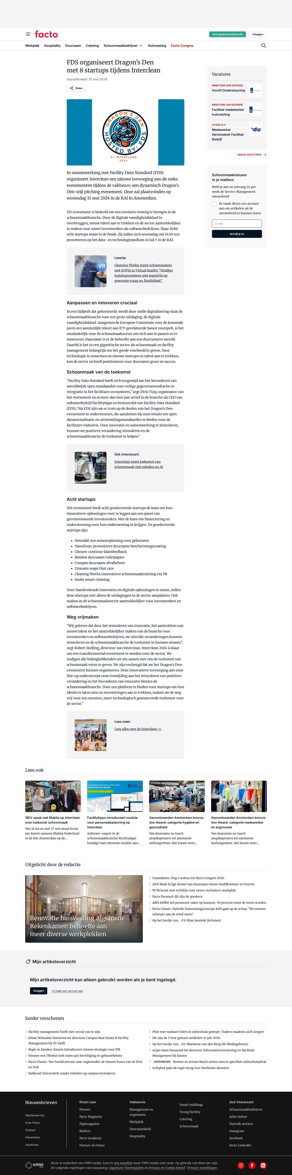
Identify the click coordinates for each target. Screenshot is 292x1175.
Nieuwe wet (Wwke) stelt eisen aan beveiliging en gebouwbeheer (75, 1055)
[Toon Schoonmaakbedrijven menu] (140, 45)
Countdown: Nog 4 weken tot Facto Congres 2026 (188, 878)
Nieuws (84, 1109)
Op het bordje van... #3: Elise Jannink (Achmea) (186, 920)
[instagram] (241, 1165)
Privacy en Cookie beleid (167, 1168)
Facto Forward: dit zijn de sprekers (177, 896)
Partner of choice (92, 1145)
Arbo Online (238, 1117)
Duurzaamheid (140, 1129)
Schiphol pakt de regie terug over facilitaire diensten (190, 1068)
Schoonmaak (189, 1126)
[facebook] (252, 1165)
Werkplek (137, 1122)
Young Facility (190, 1112)
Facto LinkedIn (240, 1145)
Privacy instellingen (202, 1168)
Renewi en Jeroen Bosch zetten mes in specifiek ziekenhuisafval (219, 1062)
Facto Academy (90, 1138)
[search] (263, 45)
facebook (236, 1138)
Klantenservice (34, 1115)
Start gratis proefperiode (227, 34)
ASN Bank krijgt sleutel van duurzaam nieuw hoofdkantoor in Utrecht (203, 884)
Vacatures (31, 1144)
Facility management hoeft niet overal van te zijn (64, 1032)
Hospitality (138, 1136)
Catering (186, 1119)
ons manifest (123, 1163)
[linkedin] (263, 1165)
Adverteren (32, 1137)
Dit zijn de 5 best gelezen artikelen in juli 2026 (186, 1038)
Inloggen (257, 34)
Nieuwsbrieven (41, 1102)
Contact (30, 1130)
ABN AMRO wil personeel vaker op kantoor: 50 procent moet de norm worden (209, 903)
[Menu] (28, 34)
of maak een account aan (67, 990)
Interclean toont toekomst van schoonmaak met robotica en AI (138, 464)
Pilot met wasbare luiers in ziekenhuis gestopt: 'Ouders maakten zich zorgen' (208, 1032)
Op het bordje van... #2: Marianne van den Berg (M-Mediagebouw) (200, 1044)
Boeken (84, 1131)
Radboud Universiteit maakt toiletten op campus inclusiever (72, 1073)
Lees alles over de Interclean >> (138, 729)
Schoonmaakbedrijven (245, 1109)
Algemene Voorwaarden (126, 1168)
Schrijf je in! (237, 233)
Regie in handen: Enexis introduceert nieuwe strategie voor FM (74, 1049)
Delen (79, 88)
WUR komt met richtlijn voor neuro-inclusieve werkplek (194, 890)
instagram (236, 1131)
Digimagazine (89, 1124)
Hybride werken (241, 1124)
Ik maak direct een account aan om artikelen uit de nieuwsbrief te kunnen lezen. (240, 208)
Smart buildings (191, 1105)
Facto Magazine (90, 1117)
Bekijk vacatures (249, 154)
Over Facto (32, 1122)
